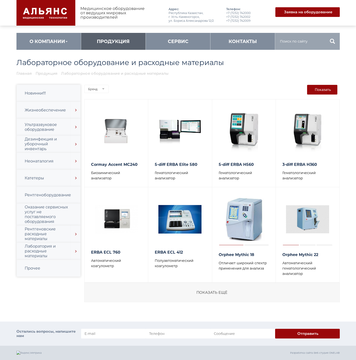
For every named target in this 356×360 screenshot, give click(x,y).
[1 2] (244, 219)
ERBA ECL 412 (169, 252)
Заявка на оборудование (308, 12)
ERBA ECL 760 (105, 252)
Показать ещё (211, 292)
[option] (116, 131)
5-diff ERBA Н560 (236, 164)
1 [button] (231, 219)
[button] (75, 110)
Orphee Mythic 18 (236, 254)
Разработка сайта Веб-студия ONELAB (315, 352)
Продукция (113, 41)
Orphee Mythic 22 (300, 254)
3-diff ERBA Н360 (299, 164)
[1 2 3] (307, 219)
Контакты (243, 41)
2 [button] (256, 219)
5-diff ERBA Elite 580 (176, 164)
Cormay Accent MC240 (114, 164)
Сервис (178, 41)
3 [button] (324, 219)
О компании (47, 41)
